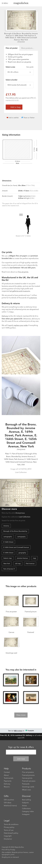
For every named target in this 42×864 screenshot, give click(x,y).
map (34, 558)
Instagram (26, 814)
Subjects (25, 803)
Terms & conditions (11, 824)
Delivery (5, 316)
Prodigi (12, 850)
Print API (5, 850)
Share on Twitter (29, 118)
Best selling (26, 800)
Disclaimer (8, 839)
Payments (7, 781)
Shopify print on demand (10, 857)
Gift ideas (7, 803)
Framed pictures (28, 775)
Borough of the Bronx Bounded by (15, 531)
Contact (7, 772)
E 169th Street (8, 553)
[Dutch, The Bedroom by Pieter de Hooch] (31, 680)
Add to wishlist (14, 118)
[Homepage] (21, 3)
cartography (21, 537)
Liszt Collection (24, 517)
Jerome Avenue (22, 558)
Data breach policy (11, 833)
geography (22, 553)
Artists (24, 806)
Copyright (8, 836)
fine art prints (23, 272)
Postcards (25, 784)
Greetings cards (28, 787)
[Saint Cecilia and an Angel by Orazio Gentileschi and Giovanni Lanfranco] (11, 697)
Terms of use (8, 830)
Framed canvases (28, 781)
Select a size (19, 67)
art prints (27, 62)
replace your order (21, 325)
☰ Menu (5, 3)
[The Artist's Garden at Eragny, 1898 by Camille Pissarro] (11, 680)
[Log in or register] (35, 3)
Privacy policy (9, 827)
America (6, 526)
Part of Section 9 (9, 569)
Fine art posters (28, 772)
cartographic (7, 537)
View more (21, 715)
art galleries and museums (20, 291)
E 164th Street (8, 542)
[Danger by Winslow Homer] (31, 697)
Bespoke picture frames (20, 852)
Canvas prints (27, 778)
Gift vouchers (9, 800)
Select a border (11, 80)
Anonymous (21, 42)
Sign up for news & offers (21, 747)
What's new (26, 790)
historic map (7, 558)
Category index (28, 811)
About (6, 775)
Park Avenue (30, 563)
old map (18, 563)
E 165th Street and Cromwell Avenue (16, 547)
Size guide (29, 67)
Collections (26, 808)
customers (33, 298)
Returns (7, 787)
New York (6, 563)
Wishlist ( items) (10, 806)
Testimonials (8, 778)
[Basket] (38, 3)
